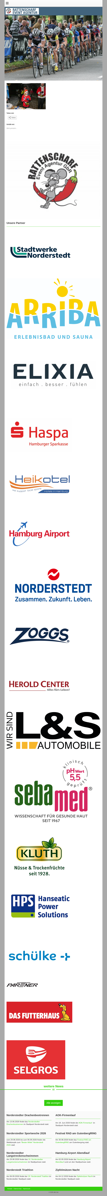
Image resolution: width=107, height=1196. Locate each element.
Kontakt (9, 1188)
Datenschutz (18, 1188)
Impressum (26, 1188)
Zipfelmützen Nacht (85, 1176)
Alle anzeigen (53, 1103)
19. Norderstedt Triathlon (38, 1176)
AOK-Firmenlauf (86, 1123)
